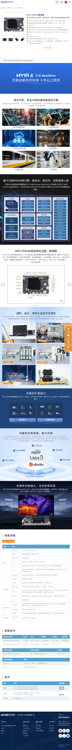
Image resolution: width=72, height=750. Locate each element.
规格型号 (22, 60)
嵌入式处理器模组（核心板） (9, 725)
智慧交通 (25, 725)
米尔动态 (51, 728)
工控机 (3, 728)
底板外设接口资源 (8, 541)
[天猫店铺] (66, 2)
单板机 (3, 730)
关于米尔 (51, 722)
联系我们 (51, 730)
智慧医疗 (25, 733)
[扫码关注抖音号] (64, 736)
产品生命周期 (39, 730)
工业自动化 (26, 728)
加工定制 (38, 725)
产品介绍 (6, 60)
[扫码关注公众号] (64, 731)
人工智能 (25, 735)
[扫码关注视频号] (60, 736)
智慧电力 (25, 730)
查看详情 (61, 687)
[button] (33, 305)
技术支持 (38, 728)
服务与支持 (39, 722)
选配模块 (29, 60)
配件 (2, 733)
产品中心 (3, 722)
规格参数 (14, 60)
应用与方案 (26, 722)
